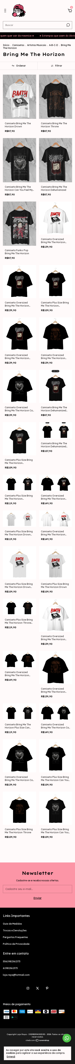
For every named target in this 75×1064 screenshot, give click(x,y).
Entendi (11, 1056)
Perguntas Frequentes (15, 937)
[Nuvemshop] (38, 1040)
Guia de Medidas (12, 923)
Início (6, 45)
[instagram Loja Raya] (27, 988)
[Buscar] (67, 25)
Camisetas (18, 45)
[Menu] (6, 11)
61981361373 (10, 968)
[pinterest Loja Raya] (47, 988)
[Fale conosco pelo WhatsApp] (66, 1038)
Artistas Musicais (36, 45)
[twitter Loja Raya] (37, 988)
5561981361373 (11, 961)
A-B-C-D (53, 45)
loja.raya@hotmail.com (16, 974)
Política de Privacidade (16, 943)
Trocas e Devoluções (15, 930)
